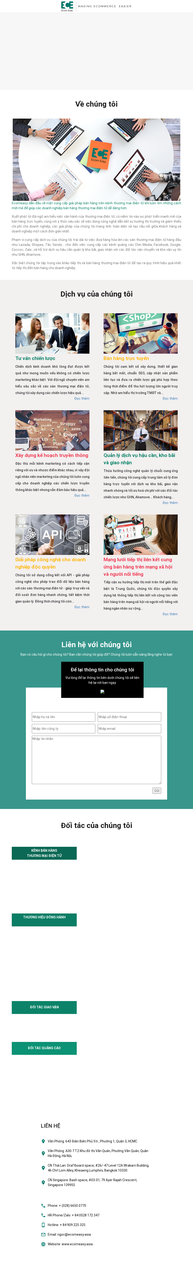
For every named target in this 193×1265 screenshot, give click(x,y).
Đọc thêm (81, 398)
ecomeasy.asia (13, 1260)
